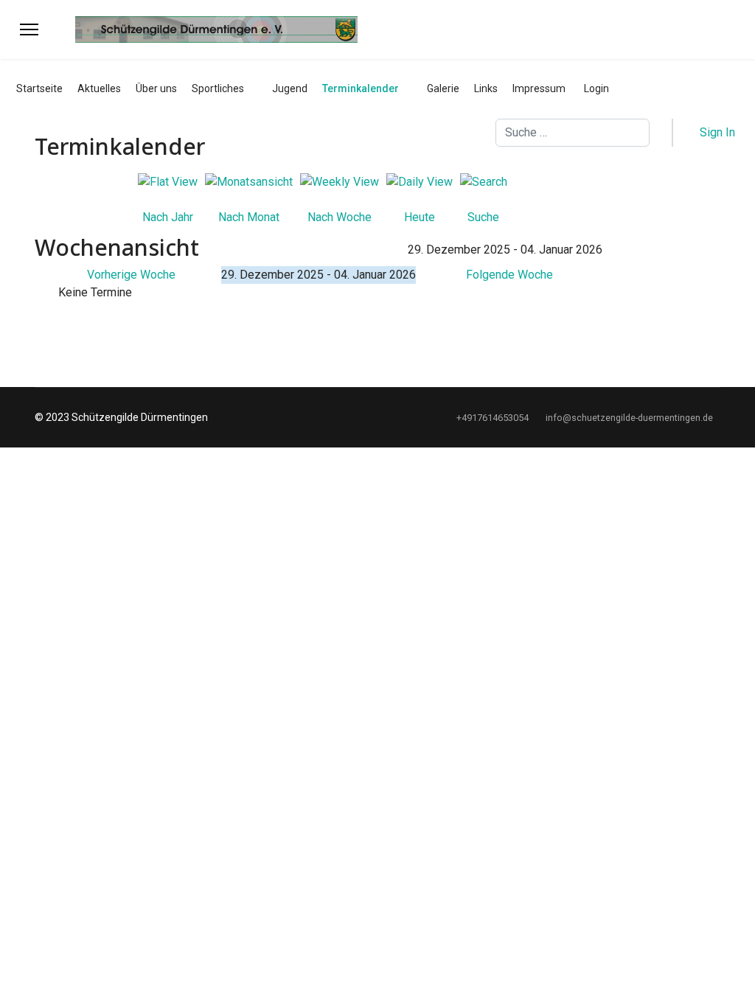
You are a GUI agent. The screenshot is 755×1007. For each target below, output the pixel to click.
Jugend (289, 88)
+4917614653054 (492, 417)
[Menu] (29, 29)
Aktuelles (99, 88)
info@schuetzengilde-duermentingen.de (629, 417)
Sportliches (218, 88)
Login (596, 88)
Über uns (156, 88)
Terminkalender (360, 88)
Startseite (39, 88)
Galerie (443, 88)
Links (486, 88)
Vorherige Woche (131, 275)
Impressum (539, 88)
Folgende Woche (509, 275)
